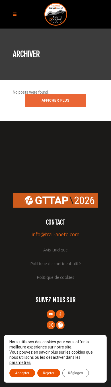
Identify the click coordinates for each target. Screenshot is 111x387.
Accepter (22, 373)
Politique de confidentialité (55, 263)
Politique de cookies (55, 277)
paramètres (20, 362)
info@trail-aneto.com (55, 234)
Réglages (75, 373)
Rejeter (48, 373)
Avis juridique (55, 249)
